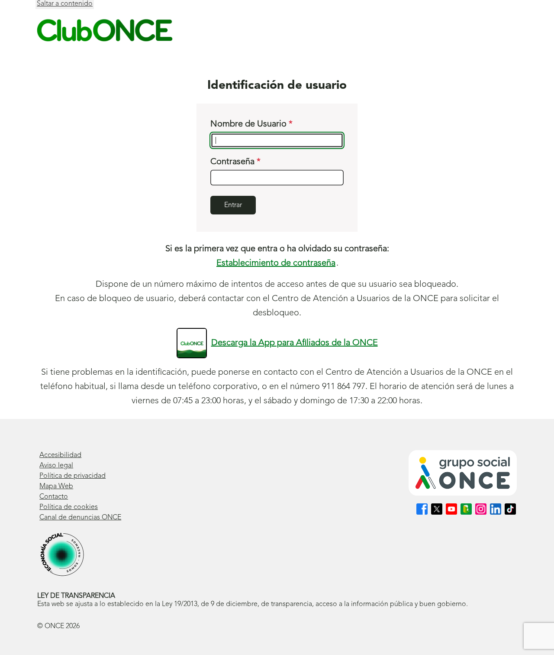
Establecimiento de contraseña (275, 263)
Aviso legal (56, 465)
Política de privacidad (72, 476)
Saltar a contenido (65, 3)
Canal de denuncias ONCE (80, 517)
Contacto (53, 496)
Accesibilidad (60, 455)
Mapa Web (56, 486)
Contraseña (233, 162)
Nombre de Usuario (249, 124)
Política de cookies (68, 507)
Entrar (233, 205)
